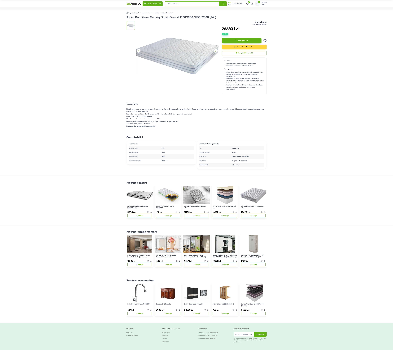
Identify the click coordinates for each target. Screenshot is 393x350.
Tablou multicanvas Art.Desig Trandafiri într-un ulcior (166, 256)
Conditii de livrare (132, 336)
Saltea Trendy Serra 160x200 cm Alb (195, 207)
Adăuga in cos (243, 41)
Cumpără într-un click (245, 53)
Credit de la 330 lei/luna (245, 47)
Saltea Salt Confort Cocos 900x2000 (165, 207)
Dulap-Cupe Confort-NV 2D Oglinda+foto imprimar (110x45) (195, 256)
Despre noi (165, 341)
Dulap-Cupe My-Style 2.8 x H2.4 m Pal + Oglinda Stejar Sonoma (138, 256)
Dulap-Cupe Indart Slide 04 (193, 304)
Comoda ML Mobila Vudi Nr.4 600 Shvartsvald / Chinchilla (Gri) (252, 256)
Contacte (165, 336)
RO (229, 2)
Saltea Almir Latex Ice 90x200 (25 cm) (224, 207)
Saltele (157, 13)
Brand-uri (129, 333)
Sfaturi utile (166, 333)
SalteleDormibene (167, 13)
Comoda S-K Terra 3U (163, 304)
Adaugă (140, 216)
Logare (164, 338)
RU (229, 5)
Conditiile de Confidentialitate (208, 333)
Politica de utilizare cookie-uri (207, 336)
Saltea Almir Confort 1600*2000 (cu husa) (252, 305)
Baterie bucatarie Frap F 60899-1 (138, 304)
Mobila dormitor (147, 13)
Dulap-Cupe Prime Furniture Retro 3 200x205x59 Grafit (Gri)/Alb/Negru (225, 256)
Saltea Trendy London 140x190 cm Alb (252, 207)
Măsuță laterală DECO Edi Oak (223, 304)
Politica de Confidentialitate (207, 338)
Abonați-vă (260, 334)
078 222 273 (237, 4)
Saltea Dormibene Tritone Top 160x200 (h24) (137, 207)
